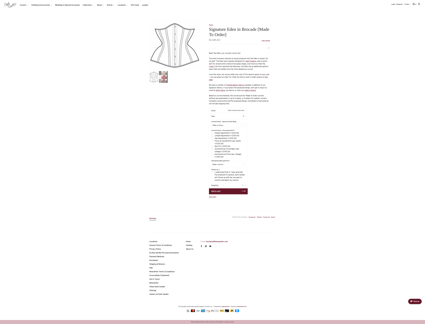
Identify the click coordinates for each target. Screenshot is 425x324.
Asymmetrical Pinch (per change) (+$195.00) (228, 155)
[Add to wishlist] (268, 48)
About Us (189, 249)
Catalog (189, 245)
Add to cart (215, 191)
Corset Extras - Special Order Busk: (224, 122)
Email (273, 217)
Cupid (211, 67)
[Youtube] (210, 246)
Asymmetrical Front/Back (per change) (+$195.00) (227, 150)
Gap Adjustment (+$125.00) (226, 138)
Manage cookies (229, 322)
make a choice (250, 90)
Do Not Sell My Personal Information (164, 253)
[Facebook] (201, 246)
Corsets (23, 5)
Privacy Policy (155, 249)
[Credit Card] (188, 311)
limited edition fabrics (235, 85)
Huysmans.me (241, 307)
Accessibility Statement (159, 275)
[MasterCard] (193, 311)
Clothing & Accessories (40, 5)
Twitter (259, 217)
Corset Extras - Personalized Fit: (223, 130)
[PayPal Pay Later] (232, 311)
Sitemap (152, 290)
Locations (122, 5)
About (99, 5)
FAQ (151, 268)
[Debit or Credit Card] (227, 311)
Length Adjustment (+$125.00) (227, 136)
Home (211, 25)
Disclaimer (153, 260)
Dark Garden (266, 41)
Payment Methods (156, 257)
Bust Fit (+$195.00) (222, 146)
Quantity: (215, 185)
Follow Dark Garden (157, 287)
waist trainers (250, 61)
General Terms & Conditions (160, 245)
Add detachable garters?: (220, 161)
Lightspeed (225, 307)
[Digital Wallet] (215, 311)
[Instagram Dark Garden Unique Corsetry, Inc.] (206, 246)
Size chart (212, 197)
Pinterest (266, 217)
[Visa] (198, 311)
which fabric (220, 90)
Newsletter (153, 283)
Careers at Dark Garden (159, 294)
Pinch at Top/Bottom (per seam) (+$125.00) (228, 142)
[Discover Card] (208, 311)
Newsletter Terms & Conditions (162, 272)
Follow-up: (215, 170)
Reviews (152, 218)
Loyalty (145, 5)
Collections (87, 5)
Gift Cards (135, 5)
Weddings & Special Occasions (67, 5)
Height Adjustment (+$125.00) (227, 133)
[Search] (419, 4)
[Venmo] (237, 311)
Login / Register (397, 4)
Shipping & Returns (157, 264)
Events (110, 5)
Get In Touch (154, 279)
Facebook (252, 217)
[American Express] (203, 311)
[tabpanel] (174, 45)
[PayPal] (222, 311)
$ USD (407, 4)
